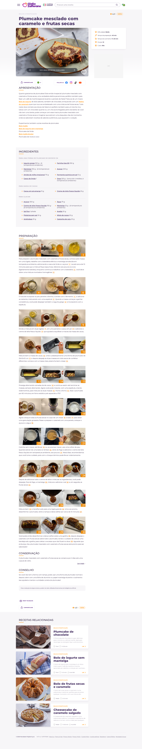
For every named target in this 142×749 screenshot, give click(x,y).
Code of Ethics (111, 736)
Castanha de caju (64, 219)
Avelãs (59, 211)
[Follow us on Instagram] (71, 82)
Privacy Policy (76, 736)
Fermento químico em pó (67, 175)
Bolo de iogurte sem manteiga (31, 129)
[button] (79, 563)
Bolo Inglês (23, 126)
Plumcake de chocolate (64, 633)
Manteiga (27, 169)
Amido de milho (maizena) (34, 175)
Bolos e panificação (28, 14)
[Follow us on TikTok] (76, 82)
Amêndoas (28, 219)
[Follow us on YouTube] (80, 82)
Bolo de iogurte (25, 102)
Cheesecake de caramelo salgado (67, 711)
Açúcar (60, 169)
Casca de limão (30, 179)
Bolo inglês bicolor (26, 134)
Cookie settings (94, 736)
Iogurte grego (29, 163)
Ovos (59, 179)
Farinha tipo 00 (63, 163)
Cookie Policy (85, 736)
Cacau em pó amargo (32, 191)
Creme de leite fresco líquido (68, 191)
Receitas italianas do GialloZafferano (37, 4)
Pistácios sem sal (30, 215)
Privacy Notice (67, 736)
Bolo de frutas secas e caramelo (69, 685)
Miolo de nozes (63, 215)
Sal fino (27, 211)
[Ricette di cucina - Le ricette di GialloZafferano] (123, 4)
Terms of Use (59, 736)
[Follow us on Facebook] (67, 82)
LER (83, 646)
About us (51, 736)
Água (59, 202)
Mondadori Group (121, 736)
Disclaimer (103, 736)
